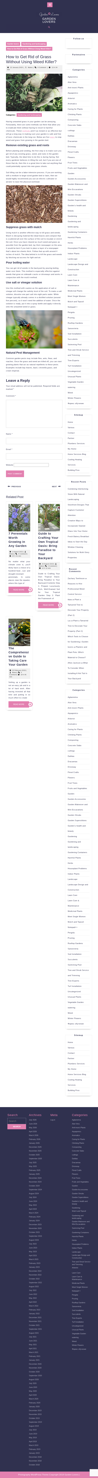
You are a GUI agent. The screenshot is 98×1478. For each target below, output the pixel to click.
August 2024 (34, 1193)
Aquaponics (73, 93)
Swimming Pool (75, 344)
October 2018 (34, 1465)
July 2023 (32, 1244)
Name (9, 434)
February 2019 (34, 1449)
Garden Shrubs (74, 195)
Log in (52, 1120)
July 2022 (32, 1290)
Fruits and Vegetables (77, 168)
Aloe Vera (72, 82)
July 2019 (32, 1430)
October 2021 (34, 1325)
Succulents (73, 339)
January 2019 (34, 1453)
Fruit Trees (72, 163)
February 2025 (34, 1170)
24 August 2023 (48, 564)
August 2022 (34, 1286)
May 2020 (33, 1391)
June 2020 (33, 1387)
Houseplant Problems (77, 248)
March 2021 (33, 1352)
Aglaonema (73, 77)
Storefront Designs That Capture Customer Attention (78, 510)
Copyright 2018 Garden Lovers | (64, 1475)
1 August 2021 (17, 552)
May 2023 (33, 1252)
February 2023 (34, 1263)
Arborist (71, 98)
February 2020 (34, 1403)
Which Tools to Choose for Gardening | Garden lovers (78, 641)
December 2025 (35, 1147)
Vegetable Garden (76, 382)
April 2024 (33, 1209)
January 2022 (34, 1314)
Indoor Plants (74, 254)
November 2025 (35, 1151)
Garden (71, 173)
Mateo (30, 67)
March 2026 (33, 1135)
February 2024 (34, 1217)
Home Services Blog (77, 454)
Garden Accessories (77, 179)
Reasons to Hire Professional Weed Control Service (76, 589)
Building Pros (74, 470)
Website (9, 465)
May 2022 (33, 1298)
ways (52, 137)
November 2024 (35, 1182)
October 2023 (34, 1232)
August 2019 (34, 1426)
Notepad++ (73, 307)
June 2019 (33, 1434)
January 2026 (34, 1143)
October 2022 (34, 1279)
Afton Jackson (74, 663)
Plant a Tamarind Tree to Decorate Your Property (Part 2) (78, 626)
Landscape (72, 259)
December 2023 (35, 1224)
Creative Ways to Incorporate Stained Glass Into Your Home (77, 526)
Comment (11, 396)
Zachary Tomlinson (76, 578)
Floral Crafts (73, 152)
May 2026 (33, 1128)
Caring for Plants (75, 109)
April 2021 (33, 1348)
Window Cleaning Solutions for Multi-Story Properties (78, 552)
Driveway (72, 147)
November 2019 (35, 1414)
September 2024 (35, 1190)
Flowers (71, 157)
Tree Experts (73, 360)
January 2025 (34, 1174)
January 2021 (34, 1360)
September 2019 (35, 1422)
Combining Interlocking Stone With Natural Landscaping (78, 494)
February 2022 (34, 1310)
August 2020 (34, 1379)
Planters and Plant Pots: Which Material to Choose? (77, 652)
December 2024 (35, 1178)
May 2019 (33, 1438)
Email (9, 449)
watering (71, 387)
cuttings (71, 130)
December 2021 (35, 1317)
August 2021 (34, 1333)
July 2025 (32, 1162)
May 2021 (33, 1345)
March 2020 (33, 1399)
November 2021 (35, 1321)
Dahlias (71, 136)
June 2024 (33, 1201)
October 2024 (34, 1186)
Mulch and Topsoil (76, 302)
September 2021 (35, 1329)
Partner (71, 438)
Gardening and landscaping (34, 44)
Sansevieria (73, 328)
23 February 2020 (19, 670)
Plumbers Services (76, 443)
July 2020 (32, 1383)
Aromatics (72, 104)
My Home (72, 449)
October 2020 (34, 1372)
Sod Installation (75, 334)
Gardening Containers (77, 232)
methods (26, 131)
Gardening (72, 216)
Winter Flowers (74, 398)
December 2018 (35, 1457)
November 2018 (35, 1461)
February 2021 (34, 1356)
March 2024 (33, 1213)
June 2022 (33, 1294)
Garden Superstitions (77, 200)
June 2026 (33, 1124)
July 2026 (32, 1120)
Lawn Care (72, 275)
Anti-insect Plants (76, 88)
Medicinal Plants (75, 291)
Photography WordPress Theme (33, 1475)
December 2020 (35, 1364)
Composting (73, 120)
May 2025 (33, 1166)
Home (70, 422)
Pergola (71, 312)
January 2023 (34, 1267)
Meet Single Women (77, 296)
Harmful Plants (74, 237)
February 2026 (34, 1139)
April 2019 (33, 1441)
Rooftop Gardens (75, 323)
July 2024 (32, 1197)
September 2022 (35, 1283)
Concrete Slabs (75, 125)
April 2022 (33, 1302)
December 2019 (35, 1410)
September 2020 (35, 1376)
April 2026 (33, 1131)
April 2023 (33, 1255)
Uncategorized (74, 371)
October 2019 (34, 1418)
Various (71, 427)
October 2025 (34, 1155)
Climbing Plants (75, 114)
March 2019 (33, 1445)
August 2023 (34, 1240)
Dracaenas (72, 141)
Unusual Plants (74, 377)
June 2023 (33, 1248)
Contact (71, 433)
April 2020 (33, 1395)
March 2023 (33, 1259)
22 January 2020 (16, 67)
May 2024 (33, 1205)
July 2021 (32, 1337)
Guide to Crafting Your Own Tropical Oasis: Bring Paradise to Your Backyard (48, 546)
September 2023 (35, 1236)
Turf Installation (75, 366)
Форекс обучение (76, 403)
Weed (70, 393)
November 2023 (35, 1228)
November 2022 (35, 1275)
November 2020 (35, 1368)
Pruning (71, 318)
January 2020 (34, 1407)
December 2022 (35, 1271)
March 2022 (33, 1306)
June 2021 (33, 1341)
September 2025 (35, 1159)
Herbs (70, 243)
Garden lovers (49, 20)
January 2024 (34, 1221)
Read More (21, 591)
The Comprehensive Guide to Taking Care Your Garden (18, 656)
